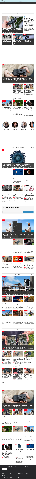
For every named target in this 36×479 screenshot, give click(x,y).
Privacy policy (19, 471)
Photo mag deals (23, 13)
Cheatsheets (32, 13)
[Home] (2, 3)
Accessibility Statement (20, 473)
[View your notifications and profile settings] (33, 1)
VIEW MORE (32, 147)
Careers (27, 473)
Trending (27, 16)
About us (11, 473)
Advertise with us (4, 473)
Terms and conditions (4, 471)
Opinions (18, 13)
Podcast (28, 13)
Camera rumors (13, 13)
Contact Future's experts (13, 471)
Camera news (7, 13)
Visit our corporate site (30, 466)
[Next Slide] (33, 125)
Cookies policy (27, 471)
